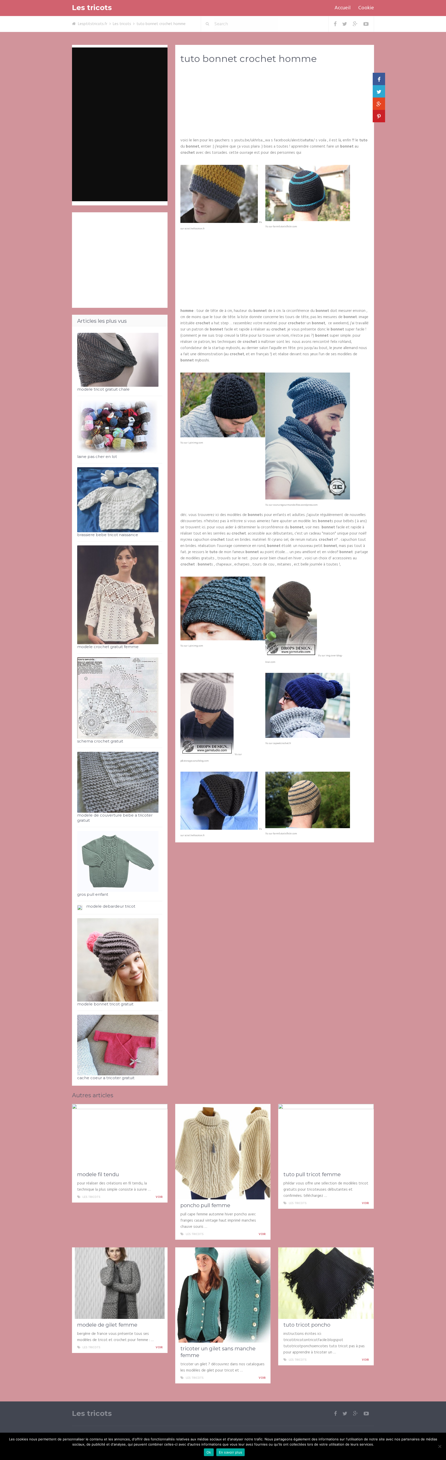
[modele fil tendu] (120, 1136)
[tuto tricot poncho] (326, 1283)
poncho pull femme (205, 1205)
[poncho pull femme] (223, 1151)
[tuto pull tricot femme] (326, 1136)
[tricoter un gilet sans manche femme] (223, 1295)
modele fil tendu (98, 1174)
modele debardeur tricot (110, 906)
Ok (208, 1452)
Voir (159, 1197)
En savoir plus (230, 1452)
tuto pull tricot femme (312, 1174)
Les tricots (92, 7)
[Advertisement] (274, 108)
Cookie (366, 8)
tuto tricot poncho (306, 1325)
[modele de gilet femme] (120, 1283)
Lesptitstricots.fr (92, 24)
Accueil (342, 8)
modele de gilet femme (107, 1325)
